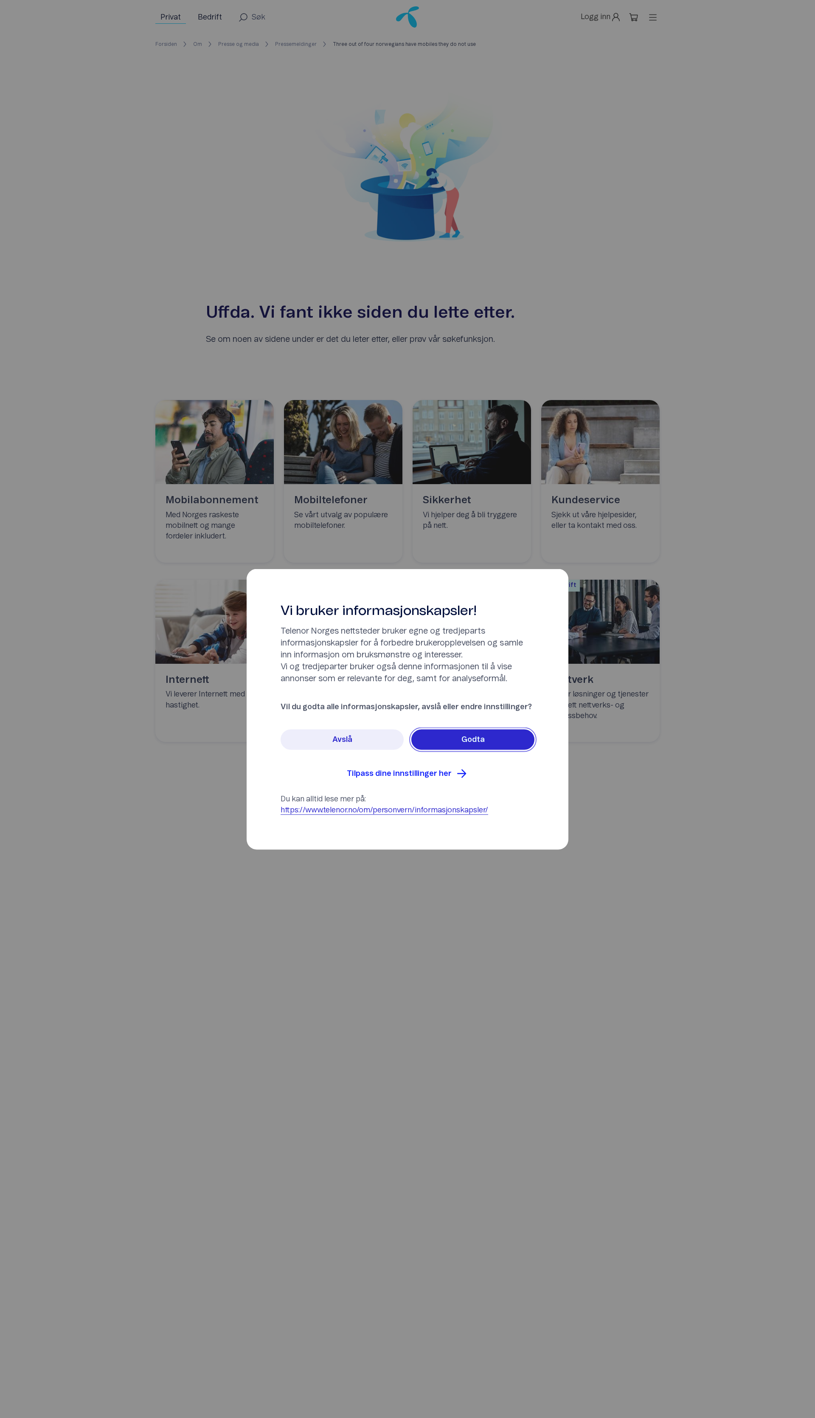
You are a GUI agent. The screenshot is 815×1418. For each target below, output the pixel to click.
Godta (473, 739)
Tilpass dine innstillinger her (399, 773)
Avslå (342, 739)
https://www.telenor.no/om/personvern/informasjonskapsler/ (384, 810)
